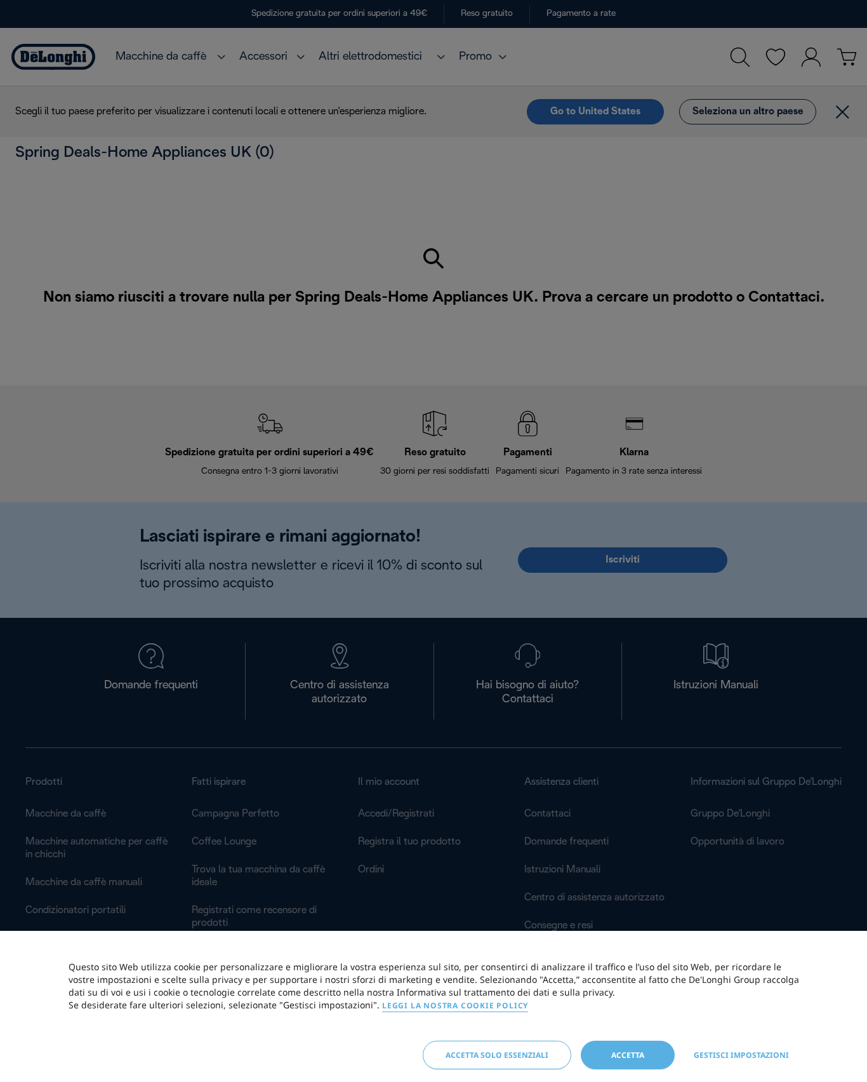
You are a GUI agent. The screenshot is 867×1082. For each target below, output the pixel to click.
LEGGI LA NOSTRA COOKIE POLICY (455, 1005)
